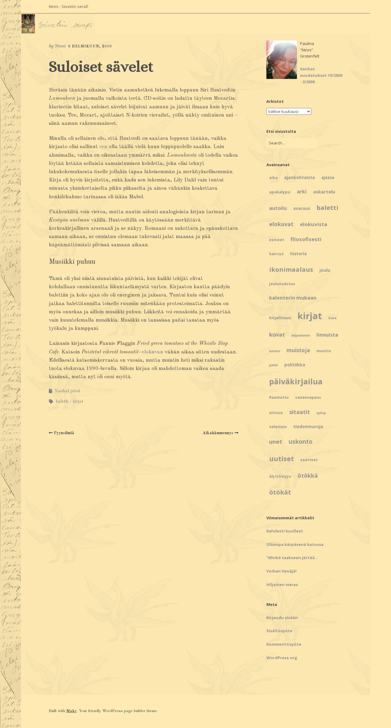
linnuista (327, 334)
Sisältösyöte (279, 630)
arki (302, 191)
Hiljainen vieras (282, 584)
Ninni (60, 46)
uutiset (281, 458)
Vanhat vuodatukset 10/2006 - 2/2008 (321, 75)
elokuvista (313, 224)
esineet (276, 239)
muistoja (298, 350)
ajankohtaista (299, 177)
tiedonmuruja (308, 426)
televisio (278, 426)
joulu (325, 270)
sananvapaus (308, 397)
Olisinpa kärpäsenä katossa (294, 544)
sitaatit (299, 412)
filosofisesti (306, 239)
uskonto (300, 442)
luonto (274, 351)
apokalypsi (280, 192)
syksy (321, 413)
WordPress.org (281, 657)
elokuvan (152, 352)
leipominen (300, 335)
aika (273, 177)
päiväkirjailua (296, 381)
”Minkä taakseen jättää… (292, 557)
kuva (332, 318)
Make (71, 711)
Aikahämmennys (218, 433)
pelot (273, 365)
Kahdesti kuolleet (284, 531)
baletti (62, 401)
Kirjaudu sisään (282, 617)
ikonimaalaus (291, 269)
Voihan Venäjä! (281, 571)
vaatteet (309, 459)
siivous (276, 412)
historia (298, 253)
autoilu (278, 208)
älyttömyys (280, 476)
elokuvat (281, 224)
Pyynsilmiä (64, 433)
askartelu (324, 192)
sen (103, 146)
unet (275, 441)
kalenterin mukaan (292, 297)
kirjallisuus (280, 317)
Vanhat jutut (67, 391)
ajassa (327, 177)
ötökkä (308, 475)
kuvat (277, 334)
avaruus (301, 208)
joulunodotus (282, 284)
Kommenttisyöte (283, 644)
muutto (323, 351)
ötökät (280, 492)
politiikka (294, 365)
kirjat (78, 401)
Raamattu (279, 397)
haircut (276, 253)
